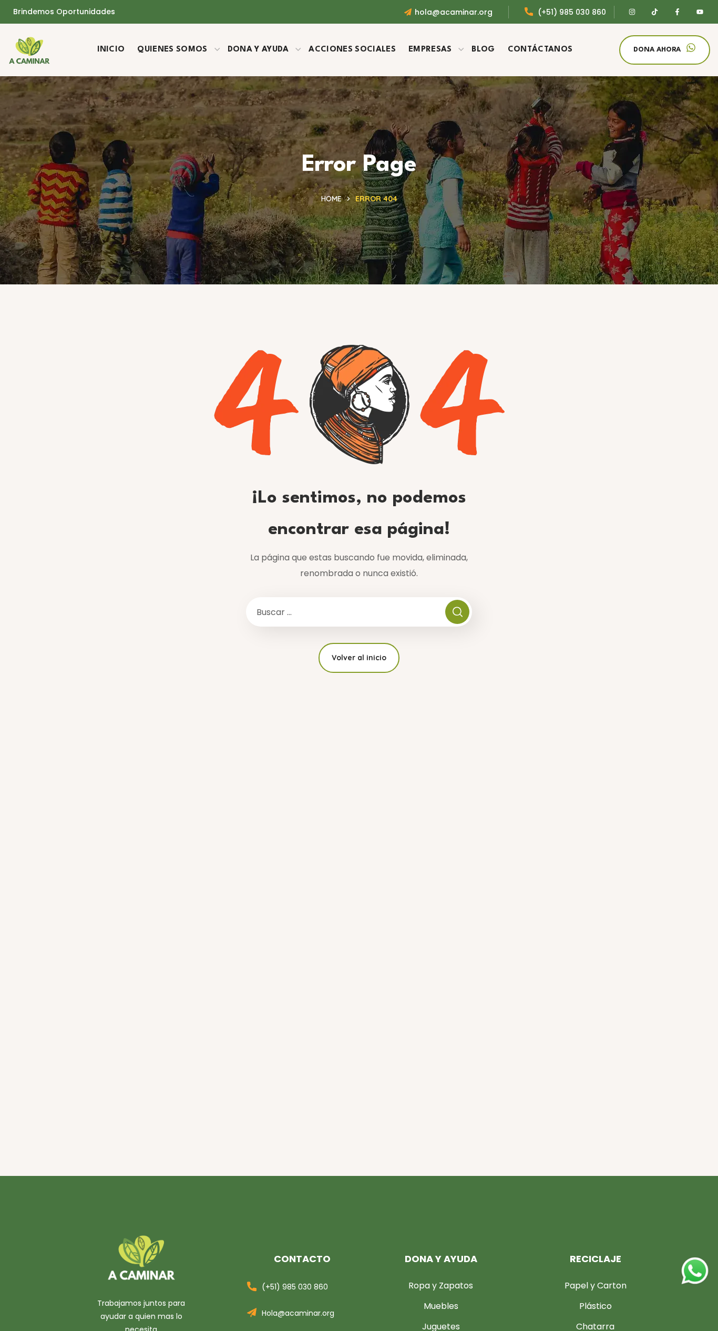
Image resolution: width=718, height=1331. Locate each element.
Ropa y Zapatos (440, 1285)
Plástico (595, 1306)
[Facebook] (678, 12)
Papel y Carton (596, 1285)
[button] (664, 50)
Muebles (441, 1306)
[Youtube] (700, 12)
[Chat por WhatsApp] (695, 1263)
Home (331, 198)
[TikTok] (655, 12)
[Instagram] (632, 12)
